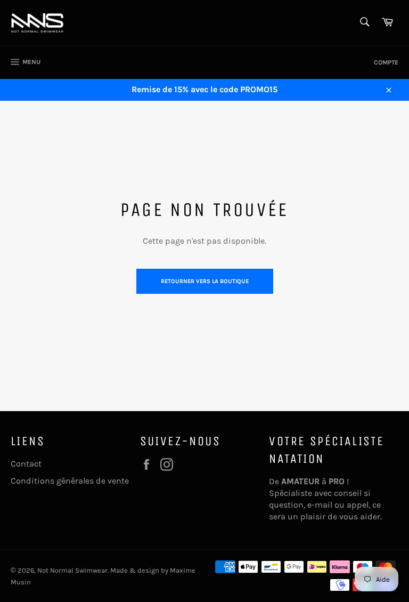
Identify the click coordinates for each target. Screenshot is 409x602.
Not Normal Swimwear (72, 570)
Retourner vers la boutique (205, 281)
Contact (26, 464)
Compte (386, 62)
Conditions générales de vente (70, 481)
